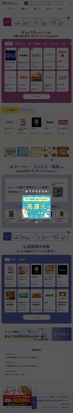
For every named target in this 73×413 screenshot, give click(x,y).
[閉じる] (36, 222)
